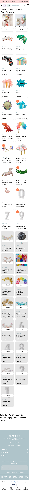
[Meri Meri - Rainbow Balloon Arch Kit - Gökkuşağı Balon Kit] (21, 127)
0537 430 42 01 (14, 442)
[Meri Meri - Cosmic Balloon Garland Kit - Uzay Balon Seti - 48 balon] (7, 61)
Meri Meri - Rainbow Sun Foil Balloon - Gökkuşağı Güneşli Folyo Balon (7, 115)
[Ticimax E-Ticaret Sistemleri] (14, 485)
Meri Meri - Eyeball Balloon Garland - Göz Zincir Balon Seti (7, 49)
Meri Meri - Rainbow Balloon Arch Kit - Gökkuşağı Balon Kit (21, 137)
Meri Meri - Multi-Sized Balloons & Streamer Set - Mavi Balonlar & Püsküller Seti (21, 115)
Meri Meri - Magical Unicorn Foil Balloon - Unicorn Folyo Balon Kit (7, 181)
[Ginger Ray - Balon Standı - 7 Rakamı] (7, 216)
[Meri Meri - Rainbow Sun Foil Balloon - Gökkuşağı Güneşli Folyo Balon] (7, 105)
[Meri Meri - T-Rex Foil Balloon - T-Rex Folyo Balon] (7, 127)
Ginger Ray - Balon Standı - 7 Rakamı (6, 225)
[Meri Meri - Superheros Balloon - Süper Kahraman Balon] (21, 83)
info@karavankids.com (14, 445)
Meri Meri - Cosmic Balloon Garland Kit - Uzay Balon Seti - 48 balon (7, 71)
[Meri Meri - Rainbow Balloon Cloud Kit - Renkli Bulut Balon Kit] (21, 149)
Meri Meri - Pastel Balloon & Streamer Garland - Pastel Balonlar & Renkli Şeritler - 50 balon (20, 71)
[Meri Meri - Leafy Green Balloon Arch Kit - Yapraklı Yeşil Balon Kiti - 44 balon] (21, 39)
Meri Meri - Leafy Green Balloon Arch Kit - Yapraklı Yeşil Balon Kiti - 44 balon (21, 49)
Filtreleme (8, 30)
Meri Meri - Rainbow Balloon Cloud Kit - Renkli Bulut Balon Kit (21, 159)
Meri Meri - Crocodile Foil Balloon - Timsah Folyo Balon (21, 181)
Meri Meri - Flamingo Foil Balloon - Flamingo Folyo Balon (7, 203)
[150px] (14, 436)
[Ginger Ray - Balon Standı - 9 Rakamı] (21, 216)
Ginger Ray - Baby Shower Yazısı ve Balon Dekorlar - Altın (7, 159)
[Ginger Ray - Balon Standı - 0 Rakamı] (21, 193)
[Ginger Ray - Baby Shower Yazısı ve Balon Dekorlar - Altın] (7, 149)
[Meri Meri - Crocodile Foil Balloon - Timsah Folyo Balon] (21, 171)
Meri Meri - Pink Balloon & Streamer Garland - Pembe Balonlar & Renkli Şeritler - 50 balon (6, 93)
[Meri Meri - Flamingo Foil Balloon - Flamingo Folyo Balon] (7, 193)
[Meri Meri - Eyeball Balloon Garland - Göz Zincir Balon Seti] (7, 39)
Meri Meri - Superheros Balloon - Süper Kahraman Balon (21, 93)
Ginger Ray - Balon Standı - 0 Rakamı (20, 203)
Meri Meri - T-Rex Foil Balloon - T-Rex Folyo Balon (7, 137)
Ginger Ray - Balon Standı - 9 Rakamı (20, 225)
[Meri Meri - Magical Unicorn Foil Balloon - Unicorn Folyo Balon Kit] (7, 171)
